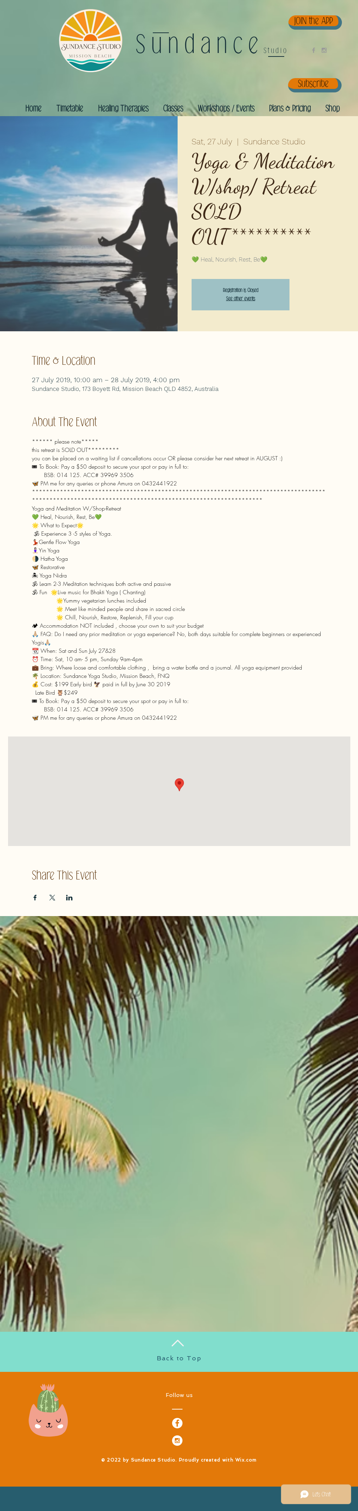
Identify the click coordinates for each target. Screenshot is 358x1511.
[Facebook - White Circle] (177, 1423)
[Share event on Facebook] (35, 897)
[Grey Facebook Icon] (313, 50)
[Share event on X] (52, 897)
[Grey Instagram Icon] (324, 50)
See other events (240, 299)
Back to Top (179, 1358)
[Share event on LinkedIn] (69, 897)
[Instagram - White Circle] (177, 1440)
